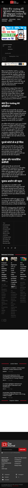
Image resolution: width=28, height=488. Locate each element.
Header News (4, 19)
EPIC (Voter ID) (6, 239)
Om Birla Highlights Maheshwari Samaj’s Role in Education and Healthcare (12, 385)
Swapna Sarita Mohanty (10, 47)
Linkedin (7, 477)
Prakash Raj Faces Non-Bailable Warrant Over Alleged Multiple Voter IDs (5, 270)
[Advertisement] (14, 344)
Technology (4, 21)
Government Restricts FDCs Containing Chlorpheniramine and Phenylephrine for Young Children (13, 376)
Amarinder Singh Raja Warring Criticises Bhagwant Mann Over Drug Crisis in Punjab (14, 394)
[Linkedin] (3, 477)
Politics (18, 19)
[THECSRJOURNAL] (14, 2)
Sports (22, 278)
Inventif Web (15, 486)
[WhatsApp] (15, 248)
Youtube (7, 479)
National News (12, 19)
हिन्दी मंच (10, 21)
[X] (7, 248)
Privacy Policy (17, 452)
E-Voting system (7, 237)
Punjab (4, 397)
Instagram (20, 474)
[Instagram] (16, 474)
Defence (5, 371)
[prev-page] (3, 320)
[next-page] (5, 320)
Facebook (7, 474)
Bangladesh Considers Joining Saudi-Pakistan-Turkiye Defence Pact (14, 368)
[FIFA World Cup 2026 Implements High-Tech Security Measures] (23, 259)
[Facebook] (4, 248)
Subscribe (22, 449)
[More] (4, 58)
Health (4, 380)
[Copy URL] (11, 248)
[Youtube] (3, 480)
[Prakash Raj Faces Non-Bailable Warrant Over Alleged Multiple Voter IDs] (5, 259)
